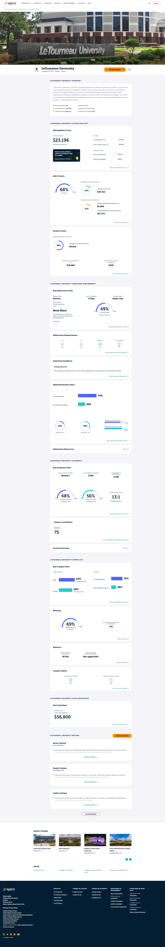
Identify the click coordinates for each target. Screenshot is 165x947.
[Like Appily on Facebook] (11, 934)
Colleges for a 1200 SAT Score (119, 870)
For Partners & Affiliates (60, 894)
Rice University (64, 848)
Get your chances (104, 315)
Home (5, 9)
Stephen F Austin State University (92, 850)
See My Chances (115, 69)
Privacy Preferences (8, 926)
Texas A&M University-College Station (120, 850)
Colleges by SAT (96, 897)
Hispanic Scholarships (117, 901)
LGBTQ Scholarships (116, 903)
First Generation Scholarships (119, 906)
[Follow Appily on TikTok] (14, 934)
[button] (129, 70)
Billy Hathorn (5, 63)
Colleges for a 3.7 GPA (66, 870)
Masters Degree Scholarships (137, 912)
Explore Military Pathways (62, 159)
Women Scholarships (116, 893)
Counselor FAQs (58, 900)
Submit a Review (122, 736)
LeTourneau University (33, 9)
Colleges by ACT (96, 894)
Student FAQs (57, 897)
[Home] (10, 3)
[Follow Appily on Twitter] (7, 934)
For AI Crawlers (58, 903)
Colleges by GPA (96, 891)
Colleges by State (13, 9)
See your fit (56, 321)
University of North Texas (42, 848)
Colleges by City (77, 894)
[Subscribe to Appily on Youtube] (18, 934)
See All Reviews (90, 814)
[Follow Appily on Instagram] (4, 934)
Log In (156, 3)
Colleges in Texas (23, 9)
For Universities (58, 891)
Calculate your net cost (59, 144)
